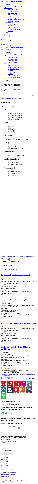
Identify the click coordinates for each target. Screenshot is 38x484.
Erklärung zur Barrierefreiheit (9, 473)
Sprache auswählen (6, 41)
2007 (11, 130)
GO (20, 36)
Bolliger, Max (14, 119)
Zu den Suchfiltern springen (9, 269)
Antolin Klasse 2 (15, 171)
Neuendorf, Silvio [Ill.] (16, 113)
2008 (11, 128)
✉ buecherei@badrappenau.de (10, 441)
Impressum (28, 481)
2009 (11, 126)
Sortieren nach (5, 260)
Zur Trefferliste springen (8, 106)
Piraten (12, 173)
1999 (11, 132)
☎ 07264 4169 (5, 439)
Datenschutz (20, 481)
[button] (34, 96)
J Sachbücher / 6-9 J (16, 164)
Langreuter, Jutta (15, 115)
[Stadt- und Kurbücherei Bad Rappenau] (13, 1)
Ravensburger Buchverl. (17, 148)
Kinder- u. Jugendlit (16, 155)
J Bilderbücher (14, 162)
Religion (12, 175)
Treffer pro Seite (14, 261)
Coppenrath (13, 146)
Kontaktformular (5, 443)
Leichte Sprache (5, 476)
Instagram (8, 450)
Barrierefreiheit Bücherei (8, 474)
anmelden (3, 39)
